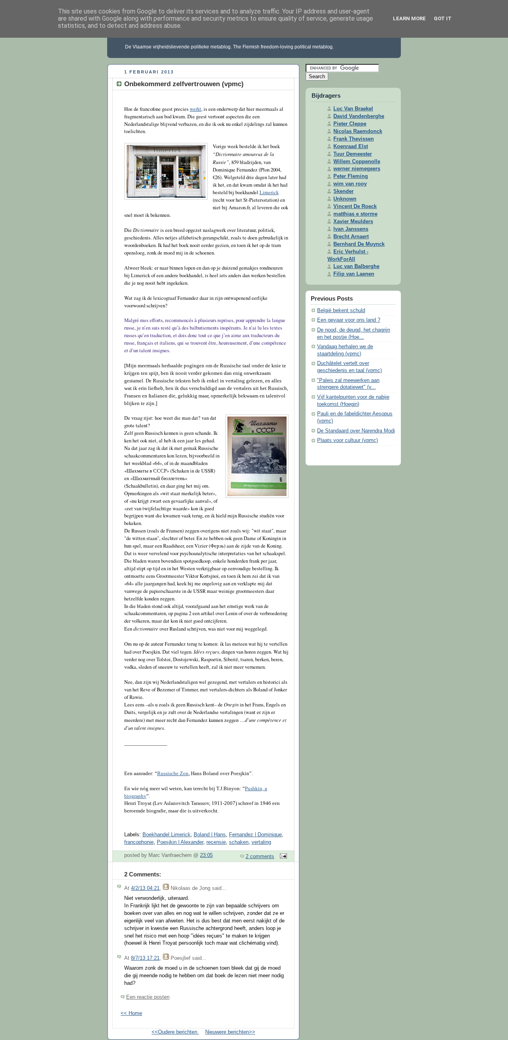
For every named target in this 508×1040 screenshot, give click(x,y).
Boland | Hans (210, 834)
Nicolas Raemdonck (357, 131)
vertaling (261, 842)
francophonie (139, 842)
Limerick (269, 192)
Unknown (344, 199)
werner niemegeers (356, 169)
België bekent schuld (341, 310)
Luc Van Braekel (353, 109)
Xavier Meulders (353, 221)
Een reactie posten (147, 997)
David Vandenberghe (358, 116)
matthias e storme (355, 214)
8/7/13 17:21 (145, 958)
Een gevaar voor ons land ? (348, 320)
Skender (343, 191)
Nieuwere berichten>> (230, 1032)
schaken (238, 842)
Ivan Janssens (350, 229)
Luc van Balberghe (356, 266)
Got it (443, 18)
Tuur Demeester (352, 154)
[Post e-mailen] (282, 856)
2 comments (260, 856)
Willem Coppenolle (356, 161)
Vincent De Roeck (355, 206)
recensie (216, 842)
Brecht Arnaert (351, 236)
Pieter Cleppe (349, 124)
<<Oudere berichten (175, 1032)
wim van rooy (350, 184)
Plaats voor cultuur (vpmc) (347, 440)
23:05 (206, 855)
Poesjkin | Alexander (180, 842)
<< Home (131, 1013)
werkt (195, 109)
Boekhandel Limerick (166, 834)
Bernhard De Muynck (359, 244)
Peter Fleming (350, 176)
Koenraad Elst (350, 146)
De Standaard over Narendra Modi (356, 431)
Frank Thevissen (353, 139)
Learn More (409, 18)
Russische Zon (173, 773)
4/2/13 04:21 (145, 888)
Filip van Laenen (353, 274)
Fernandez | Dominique (255, 834)
